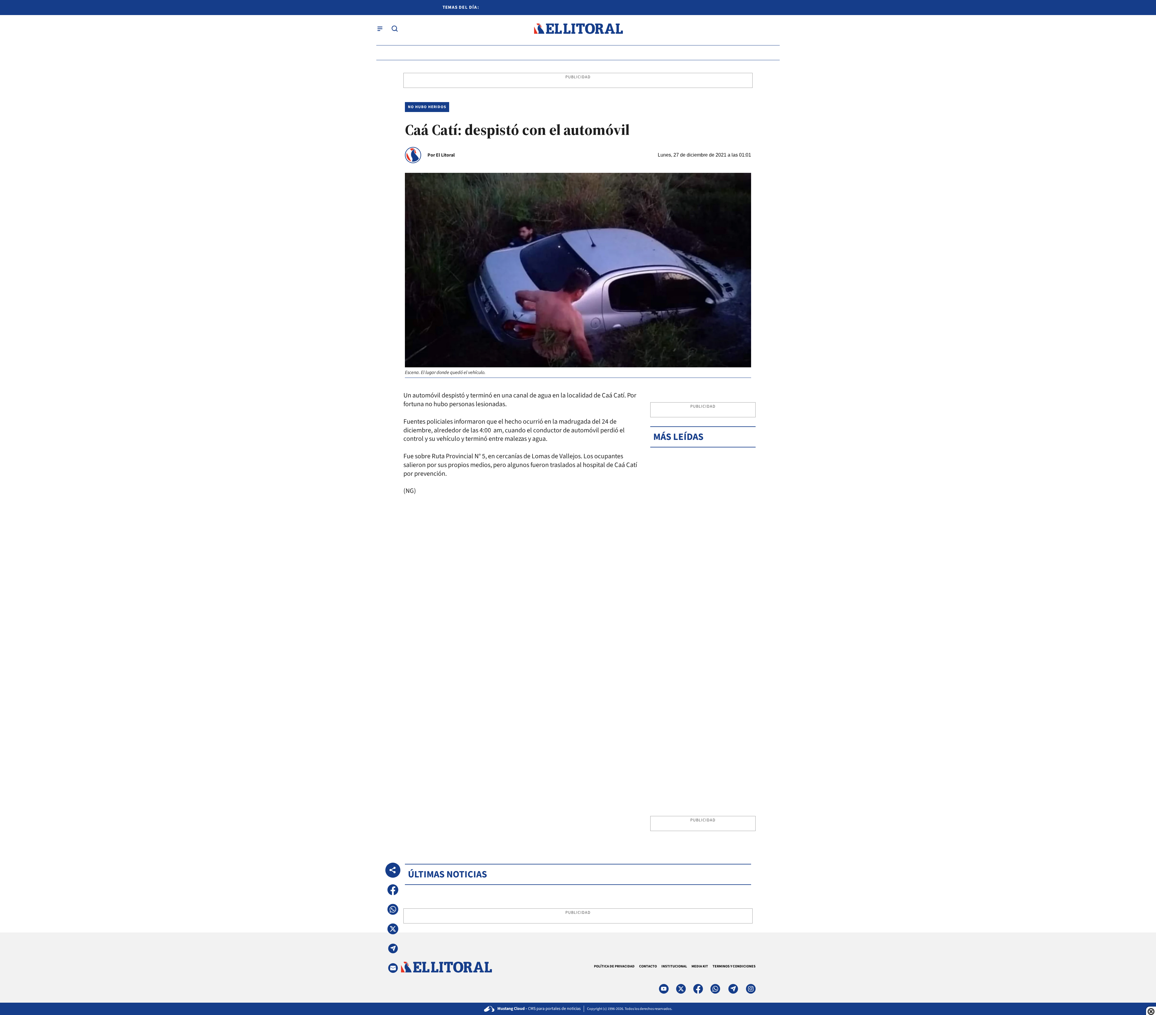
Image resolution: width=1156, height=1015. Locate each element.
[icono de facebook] (698, 988)
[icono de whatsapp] (715, 988)
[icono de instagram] (751, 988)
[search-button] (394, 28)
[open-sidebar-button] (380, 28)
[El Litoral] (578, 28)
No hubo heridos (427, 107)
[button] (392, 889)
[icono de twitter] (681, 988)
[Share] (392, 870)
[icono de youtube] (664, 988)
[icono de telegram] (733, 988)
